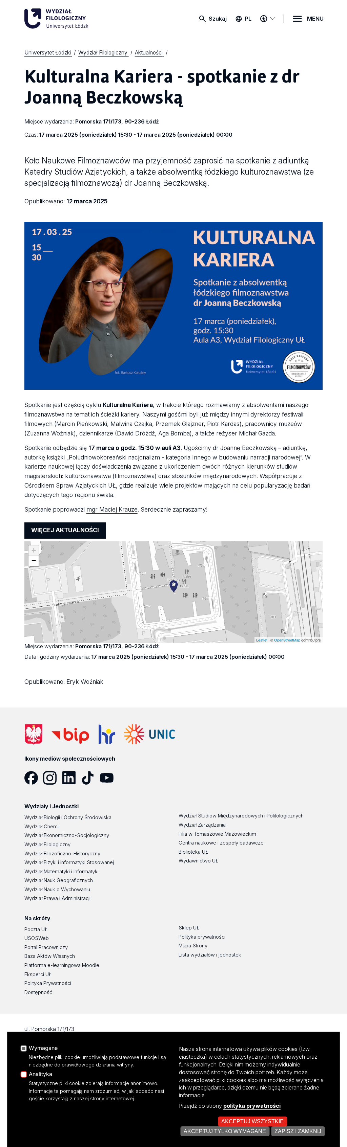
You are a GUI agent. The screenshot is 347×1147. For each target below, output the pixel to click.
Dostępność (38, 992)
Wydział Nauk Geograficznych (58, 880)
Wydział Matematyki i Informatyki (61, 872)
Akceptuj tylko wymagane (225, 1131)
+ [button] (34, 550)
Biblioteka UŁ (193, 852)
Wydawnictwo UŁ (199, 861)
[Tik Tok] (90, 778)
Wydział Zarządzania (202, 825)
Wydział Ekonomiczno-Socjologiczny (66, 835)
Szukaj (218, 18)
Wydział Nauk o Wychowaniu (57, 889)
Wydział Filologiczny (47, 844)
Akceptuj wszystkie (252, 1121)
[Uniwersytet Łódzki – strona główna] (75, 18)
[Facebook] (33, 778)
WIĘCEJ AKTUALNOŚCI (65, 530)
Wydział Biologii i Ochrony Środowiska (67, 817)
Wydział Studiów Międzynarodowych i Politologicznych (241, 816)
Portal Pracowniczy (46, 947)
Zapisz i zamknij (297, 1131)
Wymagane (43, 1048)
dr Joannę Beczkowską (245, 447)
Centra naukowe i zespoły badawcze (221, 843)
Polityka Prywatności (47, 983)
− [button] (34, 561)
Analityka (40, 1074)
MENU (315, 18)
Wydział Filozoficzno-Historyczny (62, 854)
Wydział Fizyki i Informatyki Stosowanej (69, 862)
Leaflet (261, 640)
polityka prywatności (252, 1105)
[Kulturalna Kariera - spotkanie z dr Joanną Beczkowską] (173, 586)
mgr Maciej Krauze (112, 509)
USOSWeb (36, 938)
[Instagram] (52, 778)
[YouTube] (109, 778)
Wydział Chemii (42, 827)
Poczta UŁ (36, 929)
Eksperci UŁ (38, 974)
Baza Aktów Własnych (49, 956)
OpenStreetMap (287, 640)
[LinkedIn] (71, 778)
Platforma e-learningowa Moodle (61, 965)
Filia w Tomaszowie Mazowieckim (217, 834)
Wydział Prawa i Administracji (57, 898)
